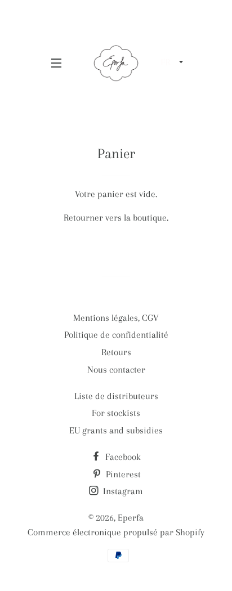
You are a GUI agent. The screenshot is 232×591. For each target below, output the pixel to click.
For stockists (116, 413)
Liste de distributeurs (116, 396)
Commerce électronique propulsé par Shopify (116, 532)
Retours (116, 352)
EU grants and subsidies (116, 430)
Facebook (122, 456)
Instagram (122, 491)
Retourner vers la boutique (115, 217)
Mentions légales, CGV (116, 317)
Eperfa (131, 517)
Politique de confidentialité (116, 334)
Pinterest (122, 474)
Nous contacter (116, 369)
